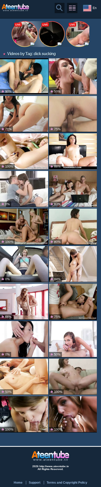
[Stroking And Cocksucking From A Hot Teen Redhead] (24, 302)
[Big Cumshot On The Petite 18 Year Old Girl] (24, 414)
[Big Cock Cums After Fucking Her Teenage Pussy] (73, 114)
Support (34, 482)
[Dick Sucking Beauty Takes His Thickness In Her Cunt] (73, 414)
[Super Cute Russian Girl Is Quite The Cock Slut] (73, 377)
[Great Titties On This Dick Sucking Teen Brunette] (24, 151)
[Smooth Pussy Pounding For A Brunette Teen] (24, 339)
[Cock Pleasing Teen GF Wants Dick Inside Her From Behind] (73, 264)
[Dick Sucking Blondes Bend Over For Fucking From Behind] (24, 227)
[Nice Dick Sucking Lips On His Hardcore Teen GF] (24, 189)
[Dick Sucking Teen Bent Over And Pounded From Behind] (73, 189)
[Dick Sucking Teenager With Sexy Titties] (73, 302)
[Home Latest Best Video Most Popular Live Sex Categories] (72, 8)
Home (18, 482)
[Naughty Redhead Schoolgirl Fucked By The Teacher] (73, 76)
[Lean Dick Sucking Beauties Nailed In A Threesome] (24, 114)
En (95, 8)
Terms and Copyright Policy (67, 482)
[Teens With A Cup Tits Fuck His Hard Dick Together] (24, 377)
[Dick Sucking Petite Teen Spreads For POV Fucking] (73, 339)
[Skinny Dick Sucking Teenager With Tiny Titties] (24, 76)
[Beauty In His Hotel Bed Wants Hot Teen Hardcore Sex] (73, 151)
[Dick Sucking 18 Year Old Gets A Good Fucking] (73, 227)
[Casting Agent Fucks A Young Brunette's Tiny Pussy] (24, 264)
